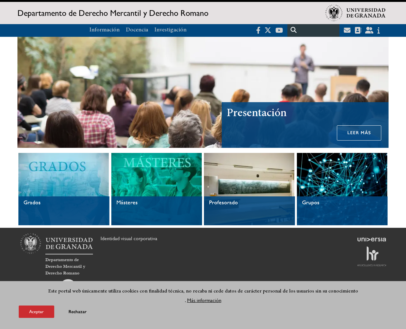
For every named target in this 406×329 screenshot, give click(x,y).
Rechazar (78, 311)
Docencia (137, 30)
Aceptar (36, 311)
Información (104, 30)
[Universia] (371, 239)
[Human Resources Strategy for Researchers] (371, 256)
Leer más (359, 132)
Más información (204, 300)
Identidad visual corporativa (129, 238)
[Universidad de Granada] (355, 13)
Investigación (170, 30)
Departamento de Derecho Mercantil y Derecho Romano (112, 13)
